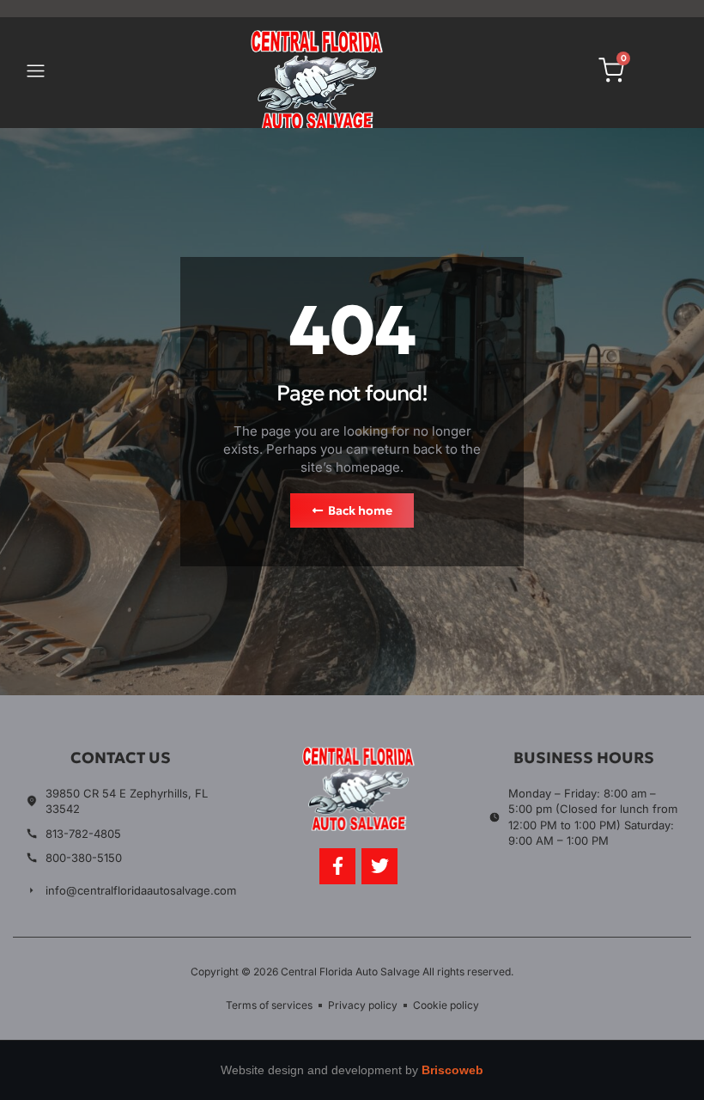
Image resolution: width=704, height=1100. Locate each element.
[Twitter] (379, 866)
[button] (35, 73)
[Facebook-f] (337, 866)
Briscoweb (452, 1070)
